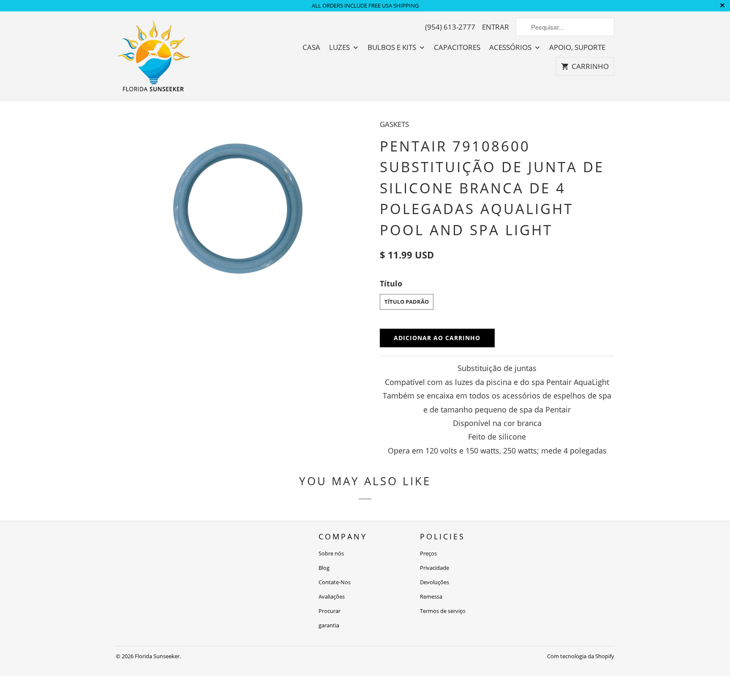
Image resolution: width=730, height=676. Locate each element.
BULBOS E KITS (393, 47)
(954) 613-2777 (450, 27)
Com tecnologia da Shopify (580, 656)
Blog (324, 568)
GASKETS (394, 124)
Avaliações (332, 596)
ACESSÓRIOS (511, 47)
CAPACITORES (457, 47)
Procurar (329, 611)
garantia (329, 625)
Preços (428, 553)
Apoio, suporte (577, 47)
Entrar (495, 27)
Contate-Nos (335, 582)
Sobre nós (331, 553)
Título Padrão (406, 301)
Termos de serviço (443, 611)
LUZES (340, 47)
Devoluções (434, 582)
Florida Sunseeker (157, 656)
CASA (311, 47)
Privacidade (434, 568)
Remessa (431, 596)
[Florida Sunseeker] (154, 56)
